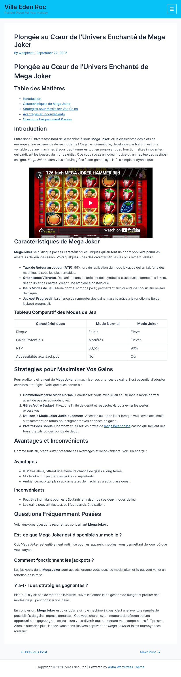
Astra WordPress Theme (126, 667)
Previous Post (34, 652)
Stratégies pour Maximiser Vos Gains (50, 109)
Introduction (32, 99)
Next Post (150, 652)
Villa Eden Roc (25, 7)
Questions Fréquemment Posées (47, 119)
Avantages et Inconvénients (44, 114)
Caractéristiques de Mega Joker (46, 104)
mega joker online (117, 426)
